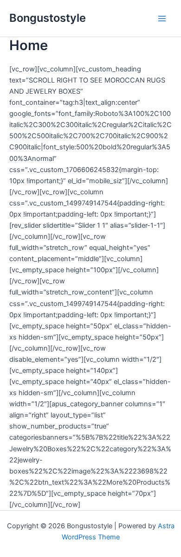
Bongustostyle (47, 18)
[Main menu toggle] (162, 18)
